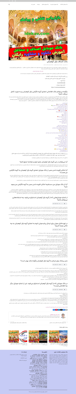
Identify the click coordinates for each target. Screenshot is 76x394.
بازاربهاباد (65, 113)
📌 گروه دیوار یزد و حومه (62, 135)
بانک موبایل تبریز (42, 369)
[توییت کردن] (61, 310)
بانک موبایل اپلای (34, 364)
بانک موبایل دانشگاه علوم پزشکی (41, 375)
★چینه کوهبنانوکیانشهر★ (62, 129)
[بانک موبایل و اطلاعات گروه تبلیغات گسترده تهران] (18, 331)
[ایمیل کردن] (66, 310)
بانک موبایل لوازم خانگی (41, 381)
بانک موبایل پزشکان (37, 385)
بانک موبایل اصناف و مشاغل (48, 64)
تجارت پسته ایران (64, 140)
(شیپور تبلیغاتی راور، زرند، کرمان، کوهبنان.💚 (59, 105)
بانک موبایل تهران (36, 371)
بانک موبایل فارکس (41, 379)
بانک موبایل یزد (48, 307)
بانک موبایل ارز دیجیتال (39, 359)
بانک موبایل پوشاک (39, 385)
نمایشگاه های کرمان (63, 142)
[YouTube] (15, 1)
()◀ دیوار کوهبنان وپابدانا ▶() (62, 126)
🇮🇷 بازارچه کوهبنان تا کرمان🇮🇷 (61, 104)
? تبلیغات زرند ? (64, 134)
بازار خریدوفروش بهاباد (63, 121)
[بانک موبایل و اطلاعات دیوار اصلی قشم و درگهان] (38, 331)
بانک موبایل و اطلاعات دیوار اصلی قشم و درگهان (39, 343)
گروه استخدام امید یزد (63, 131)
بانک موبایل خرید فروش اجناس (61, 307)
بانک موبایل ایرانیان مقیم (35, 367)
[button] (9, 4)
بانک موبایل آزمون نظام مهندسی (39, 357)
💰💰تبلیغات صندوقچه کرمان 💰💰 (60, 149)
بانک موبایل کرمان (53, 307)
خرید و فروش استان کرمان (62, 125)
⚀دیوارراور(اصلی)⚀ (63, 150)
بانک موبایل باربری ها (43, 368)
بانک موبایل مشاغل (39, 381)
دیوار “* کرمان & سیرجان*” (62, 139)
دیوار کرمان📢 (64, 115)
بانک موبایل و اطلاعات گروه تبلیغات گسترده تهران (19, 343)
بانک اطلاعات (43, 355)
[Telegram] (12, 1)
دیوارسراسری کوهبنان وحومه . (62, 119)
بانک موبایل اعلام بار (36, 363)
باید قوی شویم (64, 123)
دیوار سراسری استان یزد (63, 136)
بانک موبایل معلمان (35, 382)
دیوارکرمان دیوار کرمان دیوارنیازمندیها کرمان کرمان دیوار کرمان (56, 132)
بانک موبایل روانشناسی (39, 377)
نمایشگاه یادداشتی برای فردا (62, 144)
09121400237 (21, 360)
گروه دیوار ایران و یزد (63, 151)
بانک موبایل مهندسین (34, 383)
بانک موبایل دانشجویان (41, 374)
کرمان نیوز (65, 147)
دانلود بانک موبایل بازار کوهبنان (38, 71)
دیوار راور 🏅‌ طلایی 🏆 (63, 130)
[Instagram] (9, 1)
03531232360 (23, 358)
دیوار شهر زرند (64, 118)
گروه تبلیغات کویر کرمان (62, 141)
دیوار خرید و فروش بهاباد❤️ (62, 116)
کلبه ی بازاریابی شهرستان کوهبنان (61, 137)
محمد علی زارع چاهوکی (57, 64)
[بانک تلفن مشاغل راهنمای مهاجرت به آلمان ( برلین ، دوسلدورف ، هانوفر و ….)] (58, 331)
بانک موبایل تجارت (37, 369)
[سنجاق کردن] (56, 310)
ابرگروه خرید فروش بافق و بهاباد (61, 111)
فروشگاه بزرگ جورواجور (63, 146)
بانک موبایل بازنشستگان (36, 368)
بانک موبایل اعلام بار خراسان (42, 364)
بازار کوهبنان (64, 103)
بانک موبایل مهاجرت (38, 383)
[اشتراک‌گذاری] (64, 310)
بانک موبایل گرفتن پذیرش (40, 387)
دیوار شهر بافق (64, 114)
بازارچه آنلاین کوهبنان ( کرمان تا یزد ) (60, 108)
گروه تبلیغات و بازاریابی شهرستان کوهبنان (59, 127)
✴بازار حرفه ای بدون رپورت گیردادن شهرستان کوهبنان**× (57, 109)
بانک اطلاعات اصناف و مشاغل (38, 356)
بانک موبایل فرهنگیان (34, 379)
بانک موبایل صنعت (37, 378)
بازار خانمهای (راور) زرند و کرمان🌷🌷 (60, 145)
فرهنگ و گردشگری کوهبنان (62, 106)
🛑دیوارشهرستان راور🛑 (63, 110)
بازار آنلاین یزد (64, 120)
